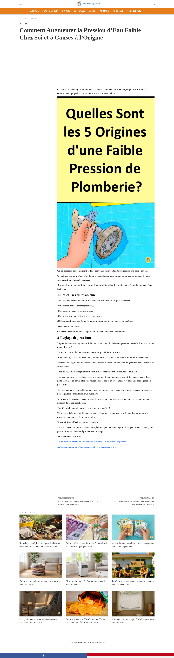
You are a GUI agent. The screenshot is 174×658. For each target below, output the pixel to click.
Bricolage (117, 11)
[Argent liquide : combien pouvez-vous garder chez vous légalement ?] (133, 527)
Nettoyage (79, 11)
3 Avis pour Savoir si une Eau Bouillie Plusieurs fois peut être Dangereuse (91, 441)
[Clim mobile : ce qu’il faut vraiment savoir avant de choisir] (87, 565)
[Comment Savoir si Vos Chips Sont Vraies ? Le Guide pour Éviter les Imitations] (87, 603)
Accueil (34, 11)
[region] (87, 61)
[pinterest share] (130, 654)
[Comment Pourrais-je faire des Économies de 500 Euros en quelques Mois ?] (87, 527)
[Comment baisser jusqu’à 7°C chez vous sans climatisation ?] (133, 603)
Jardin (92, 11)
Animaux (104, 11)
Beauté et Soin (50, 11)
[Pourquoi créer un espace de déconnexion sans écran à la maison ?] (40, 603)
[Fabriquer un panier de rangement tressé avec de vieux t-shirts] (40, 565)
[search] (155, 5)
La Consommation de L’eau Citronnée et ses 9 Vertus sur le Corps (87, 447)
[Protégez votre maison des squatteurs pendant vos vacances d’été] (133, 565)
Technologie (134, 11)
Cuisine (66, 11)
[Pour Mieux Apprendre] (88, 4)
